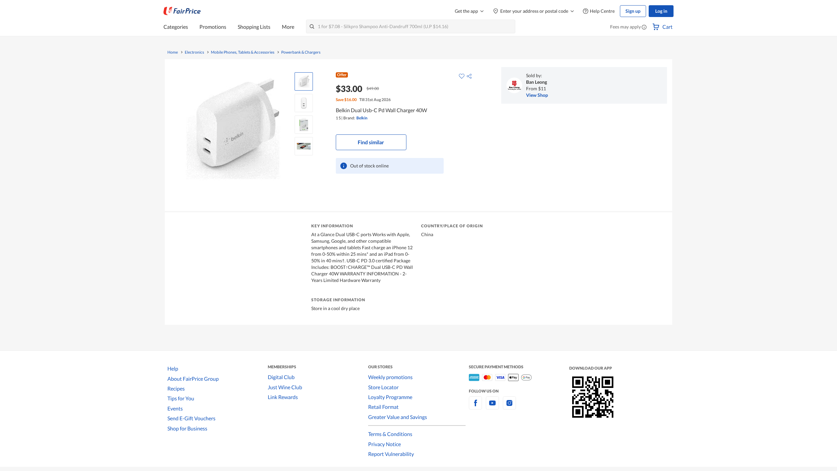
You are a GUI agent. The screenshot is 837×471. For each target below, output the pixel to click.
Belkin (361, 117)
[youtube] (492, 407)
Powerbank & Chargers (300, 52)
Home (172, 52)
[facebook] (475, 407)
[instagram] (509, 407)
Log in (661, 11)
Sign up (633, 11)
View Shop (537, 95)
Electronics (194, 52)
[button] (644, 27)
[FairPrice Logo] (182, 11)
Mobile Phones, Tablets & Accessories (242, 52)
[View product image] (304, 81)
